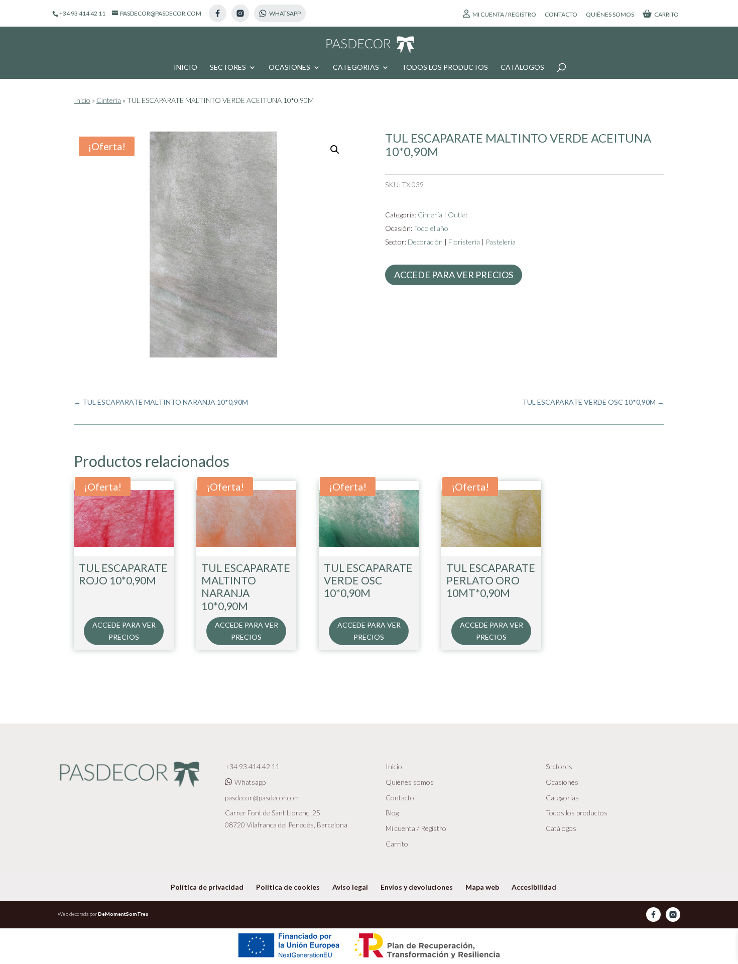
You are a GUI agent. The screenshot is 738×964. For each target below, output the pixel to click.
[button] (335, 150)
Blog (392, 812)
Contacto (561, 15)
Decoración (425, 241)
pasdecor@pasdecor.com (262, 797)
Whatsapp (250, 782)
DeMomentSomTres (123, 914)
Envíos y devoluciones (417, 887)
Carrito (666, 14)
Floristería (464, 241)
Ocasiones (289, 67)
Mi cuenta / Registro (504, 14)
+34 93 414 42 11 (252, 766)
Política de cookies (288, 887)
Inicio (185, 67)
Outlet (458, 214)
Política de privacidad (207, 887)
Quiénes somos (610, 15)
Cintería (108, 100)
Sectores (228, 67)
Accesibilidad (534, 887)
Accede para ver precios (453, 274)
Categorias (356, 67)
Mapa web (482, 887)
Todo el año (431, 228)
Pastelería (500, 241)
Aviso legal (350, 887)
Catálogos (522, 67)
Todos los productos (445, 67)
